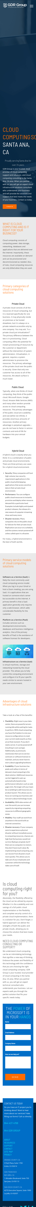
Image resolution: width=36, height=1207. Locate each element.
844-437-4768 (11, 1123)
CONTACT (8, 1148)
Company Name (10, 1043)
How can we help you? (12, 1054)
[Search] (31, 13)
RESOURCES (9, 1142)
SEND (15, 1077)
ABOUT (7, 1139)
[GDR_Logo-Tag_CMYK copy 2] (15, 6)
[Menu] (30, 6)
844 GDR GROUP (12, 1130)
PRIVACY (8, 1154)
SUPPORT (8, 1145)
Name (7, 1022)
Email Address (10, 1032)
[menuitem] (31, 13)
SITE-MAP (8, 1151)
